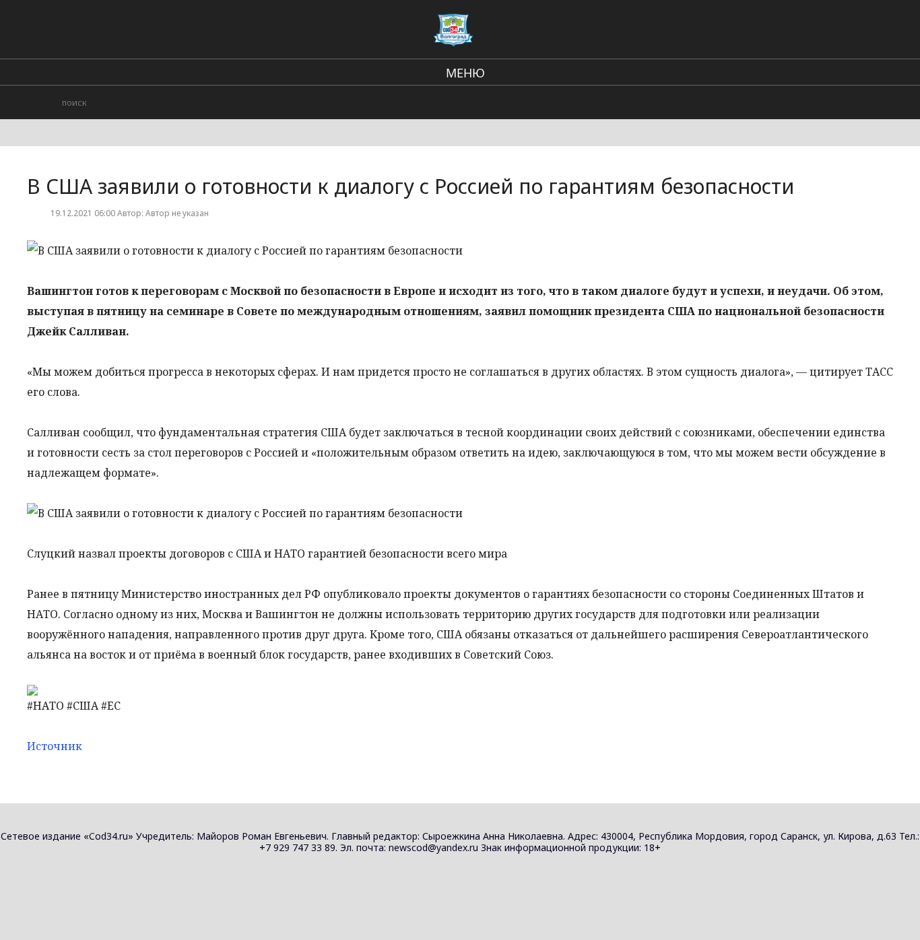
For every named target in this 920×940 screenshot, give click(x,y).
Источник (54, 746)
